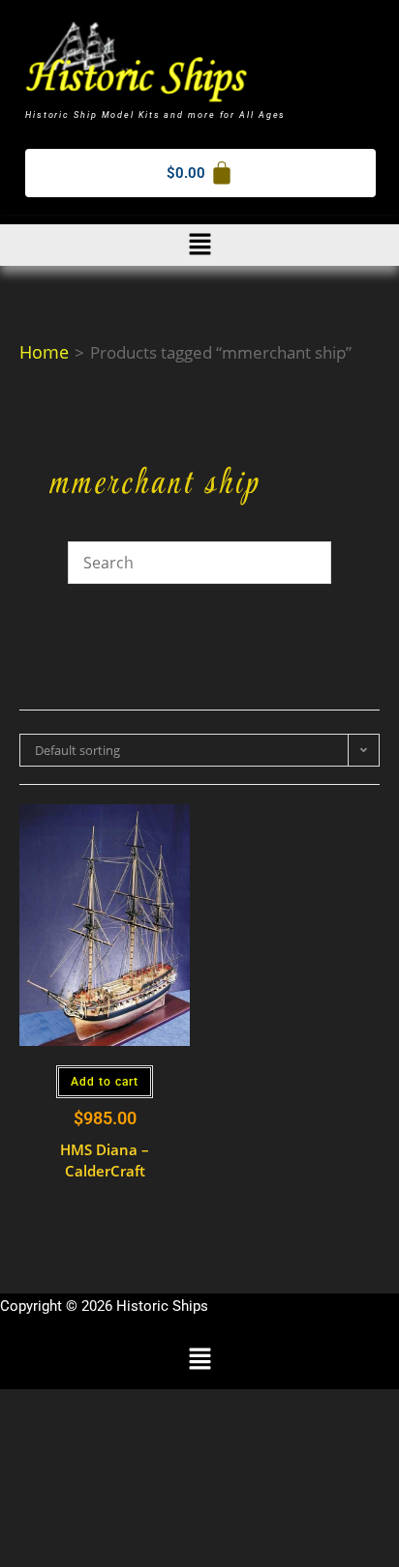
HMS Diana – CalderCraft (104, 1160)
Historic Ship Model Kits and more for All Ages (155, 115)
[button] (199, 244)
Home (44, 351)
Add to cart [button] (104, 1081)
